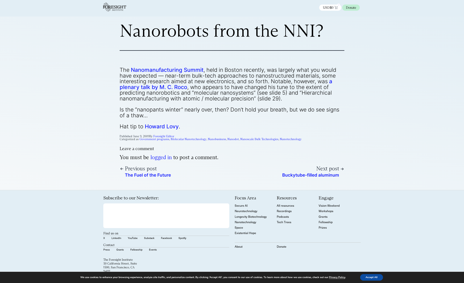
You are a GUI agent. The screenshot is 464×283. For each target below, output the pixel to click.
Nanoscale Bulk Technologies (259, 139)
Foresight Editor (163, 136)
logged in (161, 157)
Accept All (372, 277)
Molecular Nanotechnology (188, 139)
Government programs (154, 139)
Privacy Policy (337, 277)
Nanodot (233, 139)
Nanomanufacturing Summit (167, 70)
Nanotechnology (291, 139)
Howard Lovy (162, 126)
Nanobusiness (217, 139)
